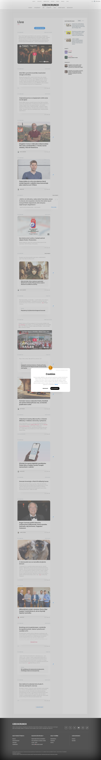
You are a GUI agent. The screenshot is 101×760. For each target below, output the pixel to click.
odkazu (56, 384)
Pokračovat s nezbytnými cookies (62, 370)
